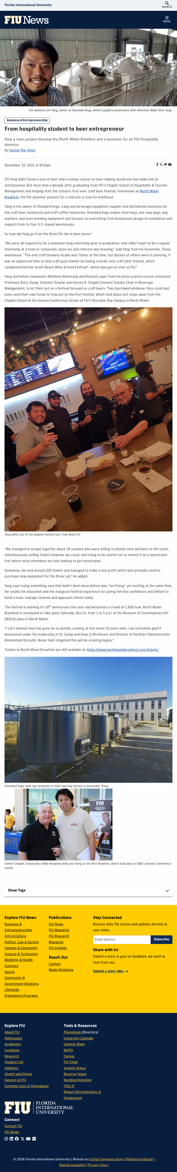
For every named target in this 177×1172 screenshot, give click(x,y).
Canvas (69, 1056)
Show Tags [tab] (17, 890)
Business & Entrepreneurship (27, 120)
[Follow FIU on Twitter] (23, 1139)
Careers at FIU (15, 1080)
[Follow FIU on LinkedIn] (12, 1139)
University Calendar (79, 1038)
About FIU (12, 1032)
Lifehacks (12, 990)
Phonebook (72, 1032)
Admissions (13, 1038)
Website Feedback (139, 1159)
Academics (13, 1044)
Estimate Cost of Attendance (27, 1086)
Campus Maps (74, 1044)
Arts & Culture (15, 936)
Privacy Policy (98, 1165)
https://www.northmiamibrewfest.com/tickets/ (123, 650)
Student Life (14, 1062)
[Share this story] (164, 165)
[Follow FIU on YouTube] (29, 1139)
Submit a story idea (108, 971)
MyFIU (68, 1050)
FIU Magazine (59, 930)
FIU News (56, 924)
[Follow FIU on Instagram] (7, 1139)
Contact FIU (13, 1126)
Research (12, 1056)
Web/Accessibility (72, 1165)
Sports (10, 972)
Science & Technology (21, 954)
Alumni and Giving (18, 1074)
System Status (75, 1068)
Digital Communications (106, 1159)
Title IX (69, 1086)
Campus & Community (21, 948)
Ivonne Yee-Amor (22, 150)
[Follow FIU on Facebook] (18, 1139)
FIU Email (71, 1062)
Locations (12, 1050)
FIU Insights (58, 948)
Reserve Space (75, 1074)
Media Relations (61, 970)
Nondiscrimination (78, 1080)
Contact (55, 964)
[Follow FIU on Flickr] (35, 1139)
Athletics (11, 1068)
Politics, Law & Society (22, 942)
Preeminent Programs (21, 996)
